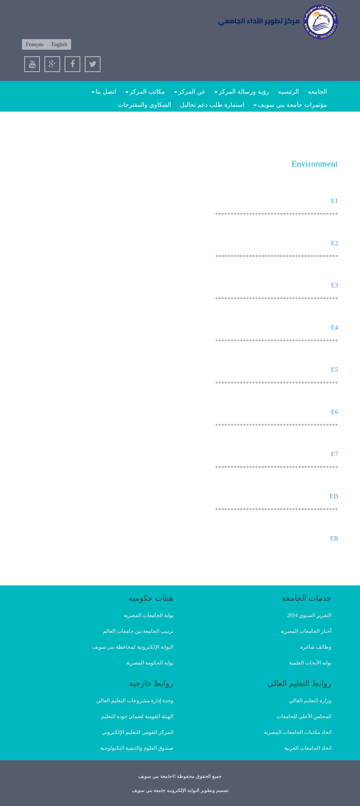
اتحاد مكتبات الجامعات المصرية (297, 732)
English (59, 44)
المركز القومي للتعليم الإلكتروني (137, 732)
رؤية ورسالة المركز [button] (244, 91)
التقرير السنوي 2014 (309, 615)
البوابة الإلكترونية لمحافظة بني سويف (132, 647)
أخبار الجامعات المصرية (306, 631)
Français (34, 44)
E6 (334, 412)
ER (334, 538)
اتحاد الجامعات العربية (307, 748)
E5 (334, 370)
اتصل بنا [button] (106, 91)
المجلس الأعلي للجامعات (304, 716)
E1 (334, 201)
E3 (334, 285)
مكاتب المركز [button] (147, 91)
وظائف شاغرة (315, 647)
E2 (334, 243)
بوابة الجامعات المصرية (148, 615)
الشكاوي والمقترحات (144, 105)
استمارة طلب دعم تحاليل (212, 105)
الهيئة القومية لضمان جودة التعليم (137, 716)
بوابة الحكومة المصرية (149, 663)
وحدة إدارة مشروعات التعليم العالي (134, 700)
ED (334, 496)
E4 (334, 327)
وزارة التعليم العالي (310, 700)
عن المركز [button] (191, 91)
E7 (334, 454)
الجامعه (317, 91)
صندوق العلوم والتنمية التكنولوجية (136, 748)
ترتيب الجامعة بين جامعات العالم (138, 631)
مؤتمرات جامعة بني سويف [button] (292, 105)
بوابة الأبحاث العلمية (310, 663)
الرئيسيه (288, 91)
